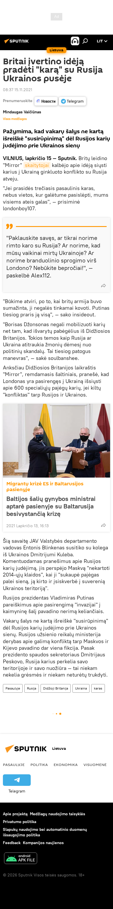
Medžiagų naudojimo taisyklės (57, 813)
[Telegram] (72, 101)
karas (98, 688)
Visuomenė (95, 764)
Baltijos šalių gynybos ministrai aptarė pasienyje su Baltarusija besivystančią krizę (51, 506)
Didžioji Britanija (55, 688)
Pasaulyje (13, 688)
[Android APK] (20, 858)
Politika (39, 764)
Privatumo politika (19, 821)
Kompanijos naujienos (43, 842)
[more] (103, 285)
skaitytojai (37, 165)
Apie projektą (15, 813)
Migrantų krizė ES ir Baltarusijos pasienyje (44, 486)
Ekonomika (66, 764)
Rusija (31, 688)
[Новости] (46, 101)
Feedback (12, 842)
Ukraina (81, 688)
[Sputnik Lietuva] (17, 43)
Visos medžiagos (15, 119)
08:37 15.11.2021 (17, 89)
